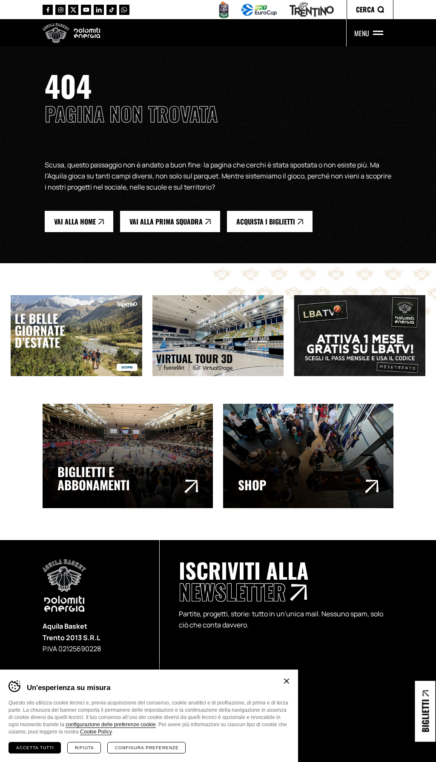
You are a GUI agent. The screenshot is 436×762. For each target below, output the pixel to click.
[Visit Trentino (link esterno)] (81, 335)
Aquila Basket (56, 33)
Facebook (48, 10)
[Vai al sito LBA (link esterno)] (224, 10)
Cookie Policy (96, 732)
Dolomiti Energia (87, 32)
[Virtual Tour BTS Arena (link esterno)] (223, 335)
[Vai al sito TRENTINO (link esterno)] (312, 9)
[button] (370, 9)
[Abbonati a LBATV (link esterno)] (365, 335)
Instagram (60, 10)
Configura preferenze (147, 747)
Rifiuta (84, 747)
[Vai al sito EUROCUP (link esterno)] (259, 10)
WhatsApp (124, 10)
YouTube (86, 10)
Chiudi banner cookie (286, 681)
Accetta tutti (35, 747)
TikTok (111, 10)
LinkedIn (99, 10)
